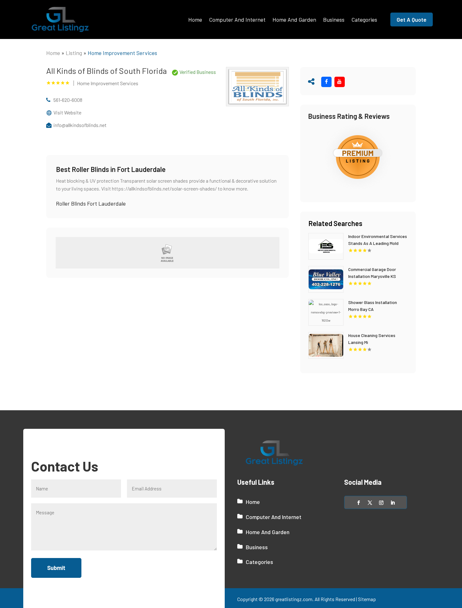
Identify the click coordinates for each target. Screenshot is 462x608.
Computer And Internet (237, 19)
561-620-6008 (67, 100)
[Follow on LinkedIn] (392, 502)
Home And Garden (294, 19)
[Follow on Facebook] (358, 502)
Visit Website (67, 112)
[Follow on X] (370, 502)
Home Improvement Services (122, 52)
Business (333, 19)
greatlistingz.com (293, 599)
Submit (56, 567)
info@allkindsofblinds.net (80, 125)
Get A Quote (411, 19)
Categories (364, 19)
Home (195, 19)
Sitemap (367, 599)
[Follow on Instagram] (381, 502)
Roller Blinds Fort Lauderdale (91, 203)
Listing (74, 52)
